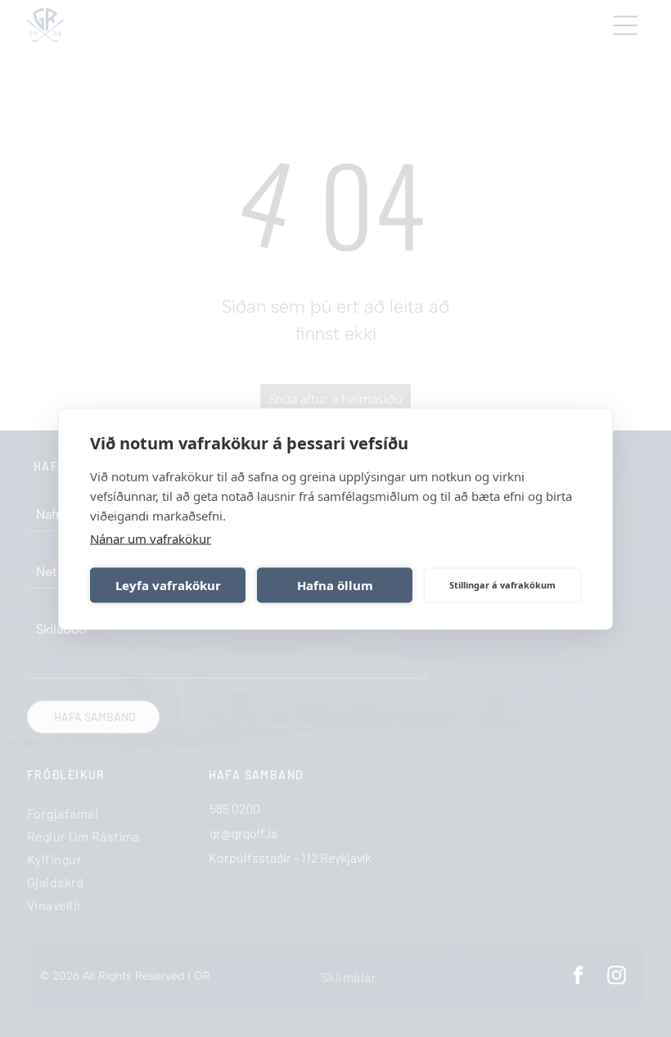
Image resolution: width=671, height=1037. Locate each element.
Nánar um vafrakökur (150, 538)
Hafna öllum (335, 585)
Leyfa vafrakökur (168, 585)
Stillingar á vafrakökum (502, 585)
